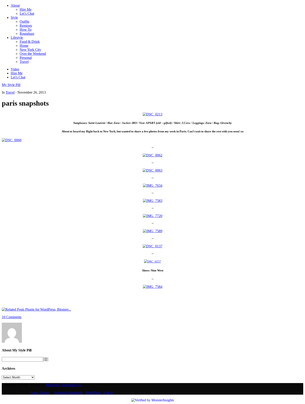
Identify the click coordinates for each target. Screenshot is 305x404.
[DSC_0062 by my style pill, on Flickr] (152, 155)
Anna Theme (39, 392)
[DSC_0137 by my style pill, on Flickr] (152, 246)
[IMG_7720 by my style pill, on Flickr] (152, 216)
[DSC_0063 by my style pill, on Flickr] (152, 170)
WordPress (93, 392)
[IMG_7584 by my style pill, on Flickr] (152, 287)
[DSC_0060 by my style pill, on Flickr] (11, 140)
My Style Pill (11, 85)
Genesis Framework (68, 392)
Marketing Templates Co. (63, 385)
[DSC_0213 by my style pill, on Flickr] (152, 114)
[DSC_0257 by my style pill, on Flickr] (152, 261)
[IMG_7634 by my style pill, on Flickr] (152, 185)
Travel (10, 92)
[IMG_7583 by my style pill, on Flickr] (152, 201)
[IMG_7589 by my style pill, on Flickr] (152, 231)
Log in (108, 392)
